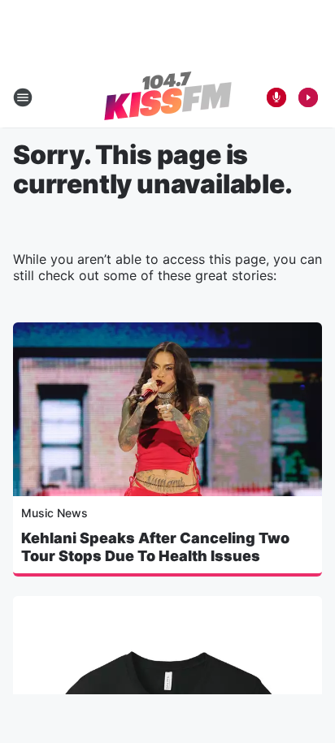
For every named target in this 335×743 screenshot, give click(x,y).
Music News (54, 513)
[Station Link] (168, 97)
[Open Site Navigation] (23, 97)
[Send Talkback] (276, 97)
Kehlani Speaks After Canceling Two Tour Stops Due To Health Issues (155, 546)
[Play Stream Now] (308, 97)
